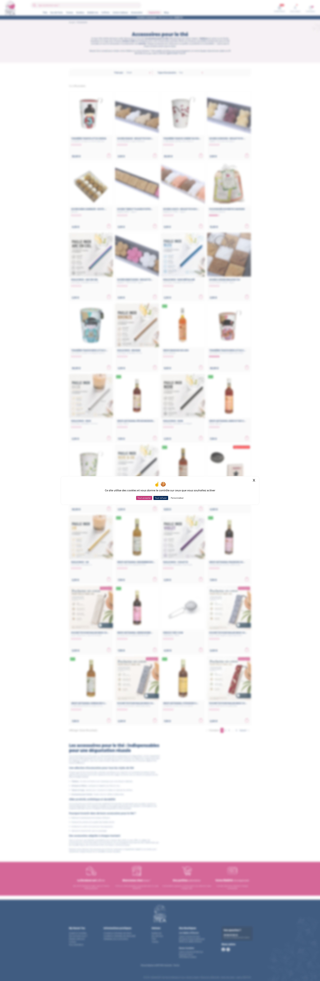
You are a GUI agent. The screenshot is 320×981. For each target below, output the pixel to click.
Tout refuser (161, 498)
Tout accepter (144, 498)
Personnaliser (177, 498)
